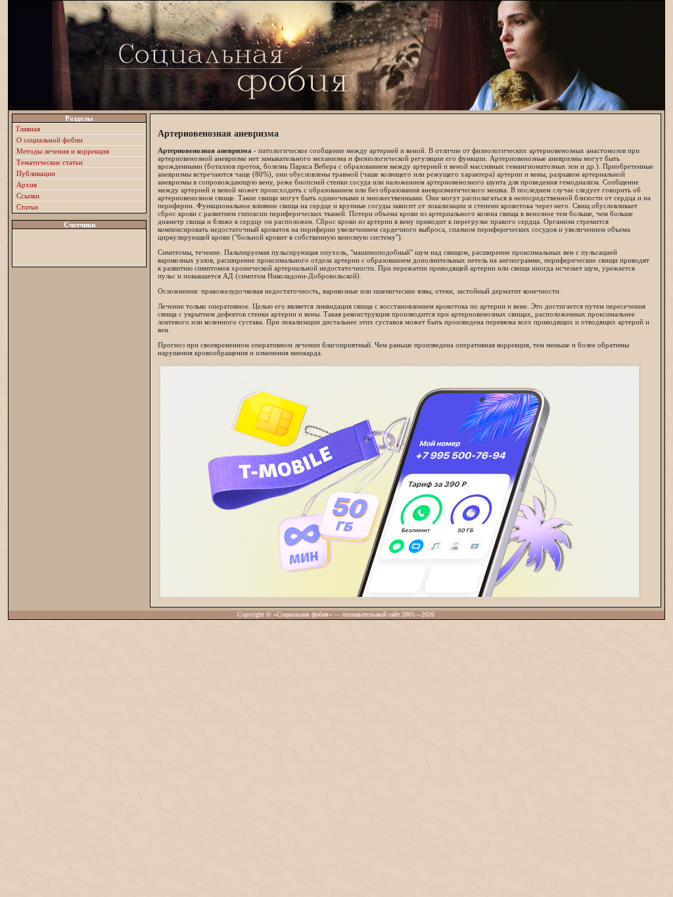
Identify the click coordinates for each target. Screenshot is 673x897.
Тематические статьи (49, 162)
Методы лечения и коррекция (62, 151)
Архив (26, 184)
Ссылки (27, 196)
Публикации (35, 173)
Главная (28, 129)
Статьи (27, 207)
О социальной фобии (49, 140)
